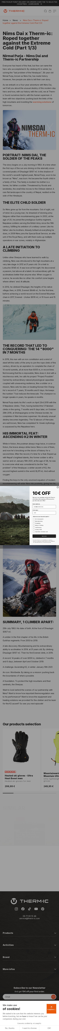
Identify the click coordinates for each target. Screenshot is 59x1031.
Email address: (36, 504)
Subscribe (44, 536)
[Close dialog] (58, 487)
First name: (35, 510)
